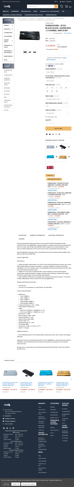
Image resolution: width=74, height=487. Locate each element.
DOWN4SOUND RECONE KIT (8, 106)
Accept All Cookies (28, 484)
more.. (63, 423)
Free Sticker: (52, 96)
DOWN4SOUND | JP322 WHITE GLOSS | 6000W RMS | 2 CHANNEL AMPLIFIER (10, 384)
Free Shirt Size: (53, 84)
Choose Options (52, 190)
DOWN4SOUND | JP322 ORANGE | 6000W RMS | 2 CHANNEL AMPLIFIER (62, 384)
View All (6, 110)
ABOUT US (5, 11)
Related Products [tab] (9, 360)
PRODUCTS (7, 29)
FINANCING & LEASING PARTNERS (12, 15)
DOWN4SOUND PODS (8, 71)
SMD (5, 97)
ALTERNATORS (8, 32)
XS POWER (7, 91)
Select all (50, 175)
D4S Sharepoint (42, 472)
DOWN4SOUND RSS (51, 15)
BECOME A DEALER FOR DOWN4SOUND (42, 439)
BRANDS (6, 25)
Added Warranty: (53, 69)
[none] (30, 35)
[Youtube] (7, 428)
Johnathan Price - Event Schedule (49, 11)
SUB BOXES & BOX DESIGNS (8, 51)
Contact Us (41, 430)
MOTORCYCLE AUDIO (8, 46)
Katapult (52, 427)
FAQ (63, 11)
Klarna (52, 435)
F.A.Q (39, 407)
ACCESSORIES (8, 36)
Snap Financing (54, 430)
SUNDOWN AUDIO (7, 84)
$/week (64, 57)
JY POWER (65, 440)
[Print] (53, 134)
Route (5, 60)
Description (22, 235)
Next (71, 379)
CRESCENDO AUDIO (7, 101)
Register (69, 1)
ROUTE (35, 11)
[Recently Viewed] (62, 6)
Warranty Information (37, 235)
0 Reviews (21, 239)
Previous (3, 379)
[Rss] (10, 428)
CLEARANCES (15, 11)
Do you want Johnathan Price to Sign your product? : (57, 76)
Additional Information (56, 235)
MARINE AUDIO (6, 40)
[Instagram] (13, 428)
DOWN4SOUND (8, 75)
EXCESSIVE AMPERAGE (7, 79)
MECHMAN (7, 88)
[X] (56, 134)
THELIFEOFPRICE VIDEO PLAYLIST (34, 15)
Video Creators (42, 458)
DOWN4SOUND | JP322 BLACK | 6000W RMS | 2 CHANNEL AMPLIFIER (26, 384)
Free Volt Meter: (53, 110)
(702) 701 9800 (9, 424)
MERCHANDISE (8, 56)
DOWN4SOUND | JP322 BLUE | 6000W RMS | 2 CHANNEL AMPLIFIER (46, 384)
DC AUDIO (6, 94)
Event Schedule (42, 461)
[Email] (50, 134)
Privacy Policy (41, 409)
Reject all (16, 484)
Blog (39, 455)
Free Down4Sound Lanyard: (56, 103)
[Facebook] (46, 134)
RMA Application (26, 11)
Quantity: (48, 120)
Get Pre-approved (51, 59)
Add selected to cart (54, 179)
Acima (52, 433)
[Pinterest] (59, 134)
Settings (6, 484)
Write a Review (67, 33)
